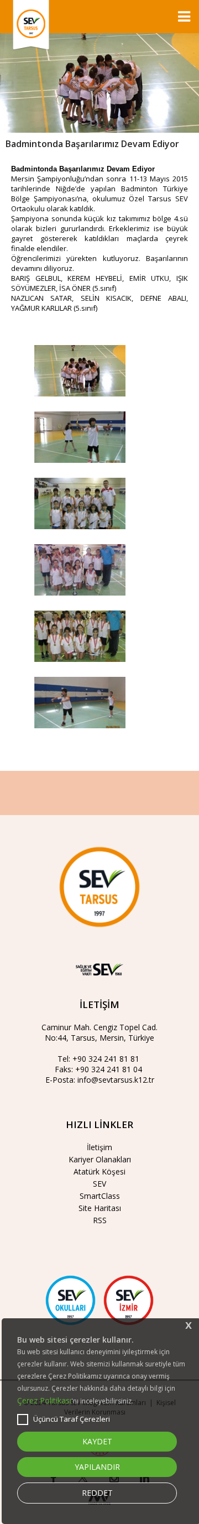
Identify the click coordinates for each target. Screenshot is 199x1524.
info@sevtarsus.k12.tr (115, 1079)
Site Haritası (99, 1208)
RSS (100, 1220)
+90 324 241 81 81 (105, 1058)
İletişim (99, 1147)
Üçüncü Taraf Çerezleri (71, 1419)
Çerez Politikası (44, 1400)
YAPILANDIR (97, 1467)
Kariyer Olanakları (100, 1159)
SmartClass (100, 1196)
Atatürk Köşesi (99, 1171)
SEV (99, 1183)
